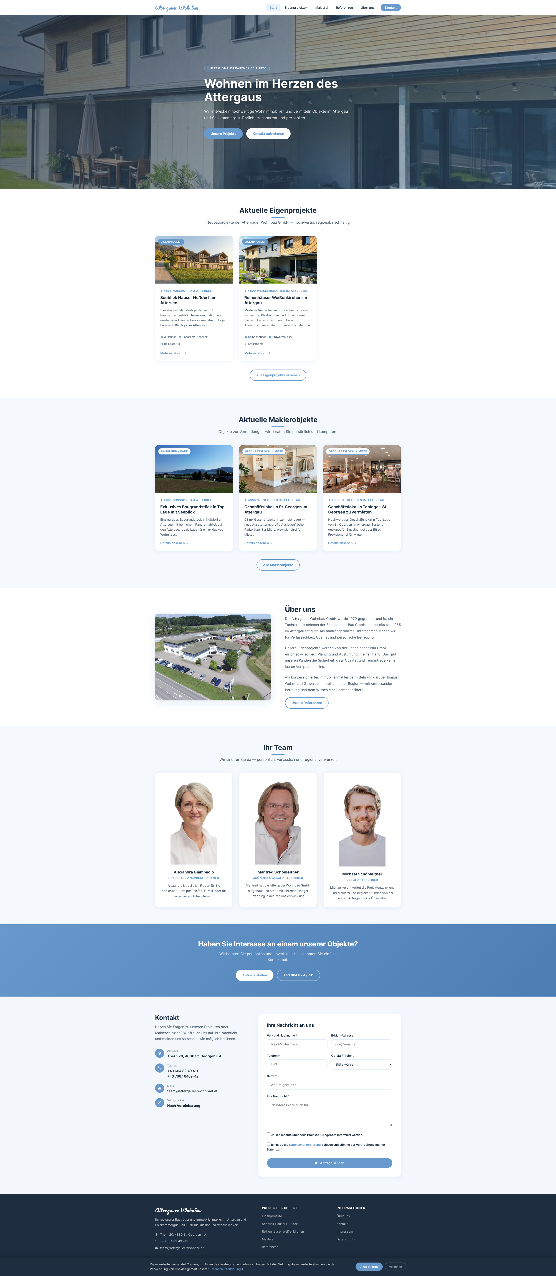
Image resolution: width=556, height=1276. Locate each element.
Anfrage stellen (254, 975)
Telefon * (273, 1055)
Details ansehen (172, 543)
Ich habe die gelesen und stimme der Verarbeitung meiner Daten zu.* (326, 1147)
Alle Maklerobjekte (278, 565)
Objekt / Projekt (342, 1055)
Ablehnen (395, 1266)
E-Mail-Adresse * (343, 1035)
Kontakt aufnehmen (268, 134)
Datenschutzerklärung (305, 1144)
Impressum (345, 1231)
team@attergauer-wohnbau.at (192, 1091)
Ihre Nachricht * (278, 1096)
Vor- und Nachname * (282, 1035)
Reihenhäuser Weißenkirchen (283, 1231)
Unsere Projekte (223, 134)
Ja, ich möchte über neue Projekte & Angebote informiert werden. (316, 1135)
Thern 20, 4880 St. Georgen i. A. (183, 1234)
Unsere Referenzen (306, 703)
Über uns (368, 7)
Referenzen (344, 7)
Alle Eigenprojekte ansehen (278, 375)
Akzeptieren (369, 1266)
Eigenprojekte (295, 7)
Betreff (272, 1076)
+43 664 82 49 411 (298, 975)
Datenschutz (346, 1239)
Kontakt (391, 7)
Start (273, 7)
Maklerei (321, 7)
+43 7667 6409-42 (183, 1076)
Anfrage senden (332, 1163)
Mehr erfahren (171, 353)
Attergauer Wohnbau (176, 7)
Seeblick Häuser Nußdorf (280, 1224)
